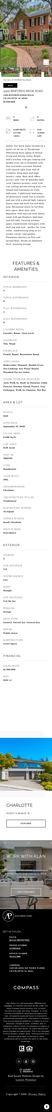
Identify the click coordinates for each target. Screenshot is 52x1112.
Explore (26, 823)
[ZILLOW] (26, 1061)
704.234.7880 (15, 956)
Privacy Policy (37, 1094)
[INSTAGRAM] (18, 1061)
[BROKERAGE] (33, 1061)
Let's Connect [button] (26, 892)
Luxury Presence (26, 1079)
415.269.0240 (15, 948)
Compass (8, 1006)
